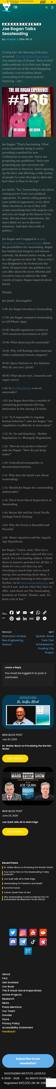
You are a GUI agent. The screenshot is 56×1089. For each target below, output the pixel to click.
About (6, 974)
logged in (28, 673)
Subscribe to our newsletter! (28, 1061)
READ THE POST (15, 758)
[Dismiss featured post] (52, 2)
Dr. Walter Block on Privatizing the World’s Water (28, 867)
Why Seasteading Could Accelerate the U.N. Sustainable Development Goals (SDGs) (26, 898)
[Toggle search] (47, 7)
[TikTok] (33, 942)
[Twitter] (13, 932)
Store (5, 1019)
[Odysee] (43, 942)
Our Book (8, 986)
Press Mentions (12, 1007)
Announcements (22, 24)
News (5, 1003)
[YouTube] (33, 932)
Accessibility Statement (17, 1027)
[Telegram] (23, 942)
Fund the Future (12, 887)
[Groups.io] (28, 951)
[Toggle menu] (52, 7)
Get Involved (10, 982)
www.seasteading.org (33, 582)
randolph (11, 39)
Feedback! (9, 1031)
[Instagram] (23, 932)
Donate (7, 1015)
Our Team (8, 1011)
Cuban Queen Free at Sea (17, 892)
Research (8, 999)
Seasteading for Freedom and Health (23, 883)
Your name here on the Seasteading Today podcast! (26, 873)
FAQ (4, 978)
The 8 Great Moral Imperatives (21, 990)
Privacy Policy (11, 1023)
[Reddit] (43, 932)
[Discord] (13, 942)
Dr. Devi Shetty (21, 388)
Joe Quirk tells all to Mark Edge (19, 878)
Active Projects (12, 994)
